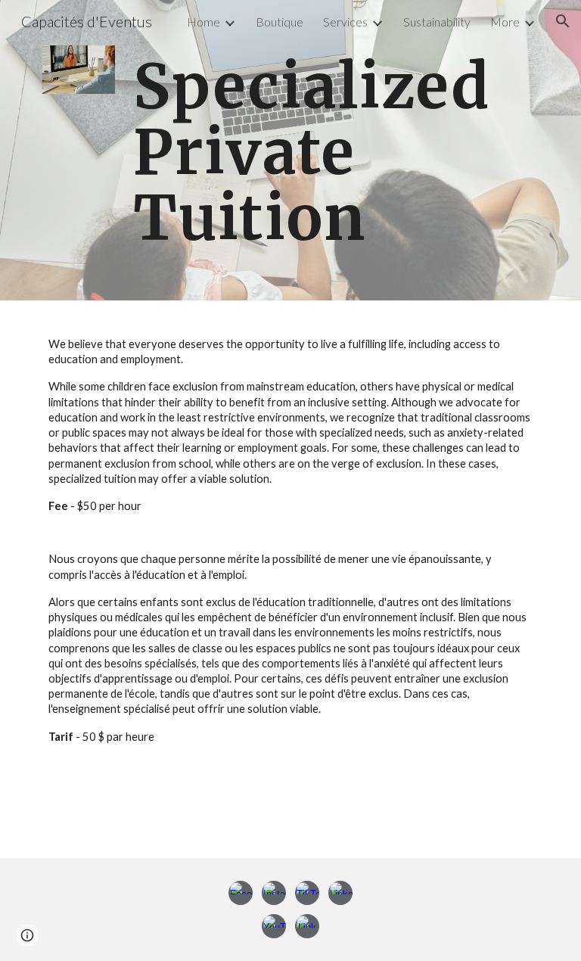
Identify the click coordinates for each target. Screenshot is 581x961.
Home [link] (203, 21)
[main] (332, 150)
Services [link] (345, 21)
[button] (563, 21)
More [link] (505, 21)
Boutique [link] (279, 21)
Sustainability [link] (437, 21)
